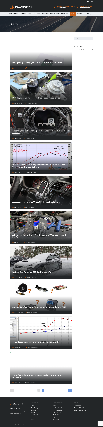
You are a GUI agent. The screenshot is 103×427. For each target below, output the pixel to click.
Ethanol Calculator (57, 410)
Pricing (54, 405)
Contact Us (56, 419)
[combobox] (83, 49)
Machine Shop (54, 13)
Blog (72, 13)
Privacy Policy (77, 405)
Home (33, 405)
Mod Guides (64, 13)
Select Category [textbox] (79, 49)
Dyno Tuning (13, 13)
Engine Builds (34, 414)
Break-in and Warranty (80, 410)
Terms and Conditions (80, 408)
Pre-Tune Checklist (58, 408)
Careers (33, 419)
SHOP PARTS (61, 8)
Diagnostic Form (57, 412)
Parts (29, 13)
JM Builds (37, 13)
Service (33, 412)
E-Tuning (22, 13)
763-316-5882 (85, 8)
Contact (79, 13)
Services (45, 13)
